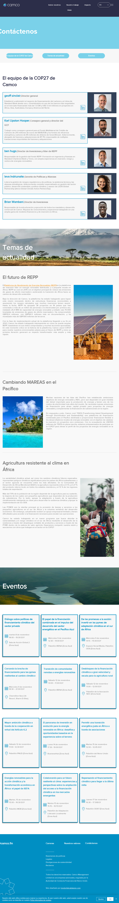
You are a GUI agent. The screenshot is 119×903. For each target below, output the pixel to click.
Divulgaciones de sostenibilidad (59, 862)
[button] (112, 5)
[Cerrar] (116, 899)
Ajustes (101, 899)
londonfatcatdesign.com (71, 888)
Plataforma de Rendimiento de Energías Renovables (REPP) (30, 285)
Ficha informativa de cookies (40, 900)
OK (110, 899)
